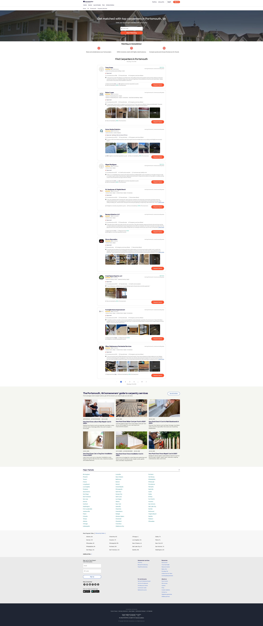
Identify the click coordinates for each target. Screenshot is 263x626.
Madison (150, 519)
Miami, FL (158, 540)
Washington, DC (159, 550)
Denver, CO (89, 540)
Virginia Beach (152, 514)
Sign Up (177, 2)
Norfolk (150, 509)
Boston (118, 482)
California (128, 615)
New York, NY (159, 543)
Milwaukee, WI (90, 543)
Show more (161, 202)
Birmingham (86, 474)
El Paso (150, 496)
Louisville (118, 474)
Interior (85, 5)
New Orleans (119, 477)
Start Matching (132, 33)
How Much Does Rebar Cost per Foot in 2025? (131, 421)
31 (141, 381)
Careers (163, 585)
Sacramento (86, 491)
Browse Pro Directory (143, 564)
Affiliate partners (166, 596)
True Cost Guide (165, 564)
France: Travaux (114, 611)
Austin (150, 491)
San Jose (85, 499)
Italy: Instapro (132, 611)
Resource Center (166, 567)
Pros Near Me (165, 571)
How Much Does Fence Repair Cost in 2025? (163, 453)
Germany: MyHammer (123, 611)
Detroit (118, 484)
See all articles (174, 393)
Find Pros (140, 562)
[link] (131, 69)
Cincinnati (118, 519)
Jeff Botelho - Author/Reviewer (91, 419)
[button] (110, 112)
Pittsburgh (151, 482)
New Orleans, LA (137, 543)
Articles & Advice (110, 5)
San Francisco (87, 496)
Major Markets (88, 470)
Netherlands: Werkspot (140, 611)
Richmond (151, 511)
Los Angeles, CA (136, 540)
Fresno (85, 482)
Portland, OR (112, 546)
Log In (169, 2)
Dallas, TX (158, 536)
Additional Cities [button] (87, 554)
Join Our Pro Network (143, 583)
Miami (84, 514)
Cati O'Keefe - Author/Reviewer (124, 451)
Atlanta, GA (89, 536)
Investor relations (166, 590)
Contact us (164, 592)
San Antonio (151, 504)
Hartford (85, 504)
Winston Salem (120, 516)
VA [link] (88, 8)
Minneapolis (119, 489)
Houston (150, 501)
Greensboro (119, 511)
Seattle (150, 516)
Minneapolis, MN (113, 543)
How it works (165, 581)
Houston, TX (112, 540)
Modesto (85, 489)
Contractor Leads (142, 587)
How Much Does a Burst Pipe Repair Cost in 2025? (97, 422)
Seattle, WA (135, 550)
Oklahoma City (120, 526)
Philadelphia (151, 479)
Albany (118, 501)
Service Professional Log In (144, 581)
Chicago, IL (135, 536)
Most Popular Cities (88, 533)
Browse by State (100, 533)
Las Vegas (118, 499)
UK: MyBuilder (149, 611)
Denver (85, 501)
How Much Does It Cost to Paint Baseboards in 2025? (164, 422)
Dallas (150, 494)
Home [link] (84, 8)
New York (118, 504)
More (103, 5)
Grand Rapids (119, 486)
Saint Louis (119, 496)
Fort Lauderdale (87, 509)
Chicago (85, 523)
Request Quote (157, 85)
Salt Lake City (152, 506)
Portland (150, 474)
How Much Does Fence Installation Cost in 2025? (129, 454)
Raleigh (118, 514)
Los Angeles (86, 486)
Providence (151, 484)
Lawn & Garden (97, 5)
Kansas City (119, 494)
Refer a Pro (164, 569)
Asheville (118, 506)
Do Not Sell (132, 615)
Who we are (164, 583)
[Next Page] (146, 382)
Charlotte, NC (113, 536)
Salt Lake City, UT (137, 546)
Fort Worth (151, 499)
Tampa (85, 519)
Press (163, 587)
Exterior (90, 5)
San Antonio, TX (159, 546)
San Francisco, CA (114, 550)
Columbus (118, 523)
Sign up (92, 576)
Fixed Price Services (142, 567)
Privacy (123, 615)
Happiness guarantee (167, 594)
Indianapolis (86, 526)
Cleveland (118, 521)
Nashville (150, 489)
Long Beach (86, 484)
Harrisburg (151, 477)
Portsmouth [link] (93, 8)
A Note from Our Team (167, 573)
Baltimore (118, 479)
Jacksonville (86, 511)
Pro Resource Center (143, 585)
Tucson (85, 479)
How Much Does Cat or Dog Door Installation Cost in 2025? (97, 454)
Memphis (150, 486)
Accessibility (138, 615)
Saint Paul (118, 491)
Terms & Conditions (140, 617)
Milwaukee (151, 521)
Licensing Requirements (167, 575)
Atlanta (85, 521)
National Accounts (142, 590)
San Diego (86, 494)
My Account (164, 562)
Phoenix (85, 477)
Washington (86, 506)
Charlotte (118, 509)
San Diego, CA (90, 550)
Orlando (85, 516)
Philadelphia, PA (90, 546)
